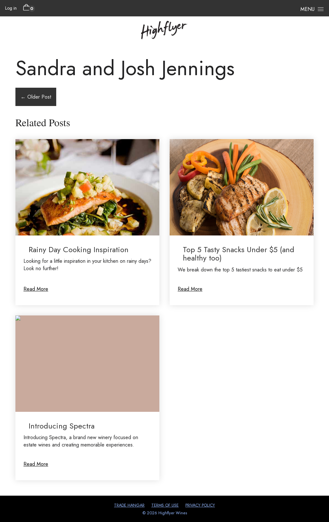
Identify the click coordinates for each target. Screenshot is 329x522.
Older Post (36, 97)
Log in (11, 8)
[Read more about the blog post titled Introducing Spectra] (87, 397)
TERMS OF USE (165, 505)
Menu (307, 9)
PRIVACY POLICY (200, 505)
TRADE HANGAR (129, 505)
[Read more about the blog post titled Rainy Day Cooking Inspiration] (87, 222)
